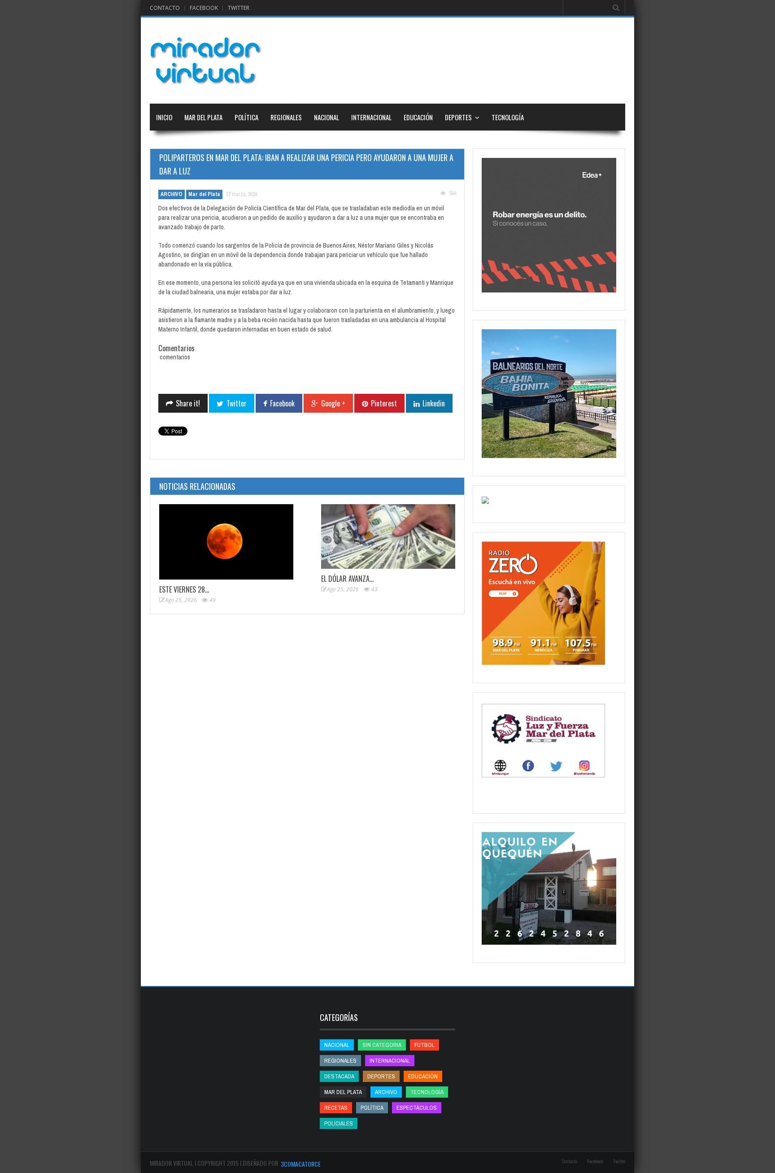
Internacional (371, 117)
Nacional (326, 117)
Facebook (204, 8)
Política (246, 117)
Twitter (238, 8)
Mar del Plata (203, 117)
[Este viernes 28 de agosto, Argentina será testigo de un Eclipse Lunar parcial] (226, 542)
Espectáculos (416, 1108)
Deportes (458, 117)
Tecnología (508, 117)
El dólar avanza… (347, 578)
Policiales (338, 1123)
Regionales (286, 117)
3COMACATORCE (301, 1164)
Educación (418, 117)
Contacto (165, 8)
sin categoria (381, 1045)
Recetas (336, 1108)
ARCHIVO (172, 194)
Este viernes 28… (184, 589)
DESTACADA (339, 1076)
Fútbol (424, 1045)
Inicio (164, 117)
